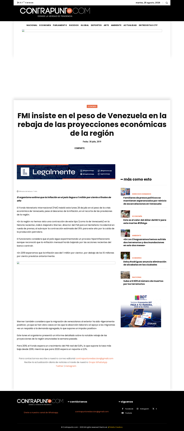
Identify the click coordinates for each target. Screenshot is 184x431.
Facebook (129, 409)
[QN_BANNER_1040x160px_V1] (92, 31)
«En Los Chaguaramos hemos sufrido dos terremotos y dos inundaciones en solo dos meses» (144, 242)
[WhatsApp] (107, 148)
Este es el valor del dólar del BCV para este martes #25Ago (144, 221)
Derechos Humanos (141, 194)
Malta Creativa (116, 427)
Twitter (59, 366)
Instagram (70, 366)
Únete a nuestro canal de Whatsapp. (41, 412)
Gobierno (137, 258)
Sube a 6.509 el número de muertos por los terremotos (143, 282)
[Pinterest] (100, 148)
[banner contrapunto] (66, 181)
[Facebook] (88, 148)
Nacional (136, 277)
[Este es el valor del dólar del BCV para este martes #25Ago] (125, 214)
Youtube (128, 413)
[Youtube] (122, 413)
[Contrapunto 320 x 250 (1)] (141, 329)
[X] (94, 148)
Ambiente (136, 235)
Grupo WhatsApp (98, 362)
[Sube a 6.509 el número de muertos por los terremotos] (125, 275)
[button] (166, 2)
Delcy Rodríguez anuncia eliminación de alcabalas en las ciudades (144, 263)
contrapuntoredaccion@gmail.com (94, 358)
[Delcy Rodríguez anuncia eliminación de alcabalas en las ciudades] (125, 255)
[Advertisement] (92, 80)
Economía (92, 106)
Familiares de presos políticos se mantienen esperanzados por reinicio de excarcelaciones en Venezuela (144, 200)
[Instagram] (137, 408)
